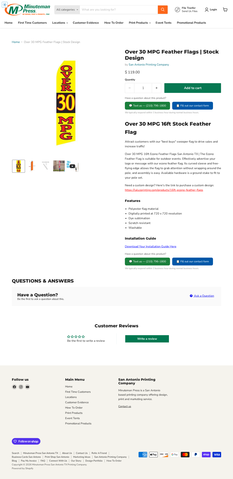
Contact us (124, 406)
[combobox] (119, 9)
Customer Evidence (86, 23)
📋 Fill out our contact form (192, 105)
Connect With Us (58, 460)
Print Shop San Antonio (57, 457)
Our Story (76, 460)
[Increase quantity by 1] (156, 88)
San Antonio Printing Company (149, 65)
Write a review (147, 339)
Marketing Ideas (81, 457)
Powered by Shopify (22, 468)
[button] (211, 9)
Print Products (139, 23)
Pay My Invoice (29, 460)
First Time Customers (32, 23)
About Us (67, 453)
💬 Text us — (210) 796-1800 (147, 105)
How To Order (113, 23)
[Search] (163, 9)
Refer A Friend (99, 453)
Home (9, 23)
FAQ (43, 460)
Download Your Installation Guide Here (150, 247)
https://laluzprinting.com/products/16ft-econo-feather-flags (164, 190)
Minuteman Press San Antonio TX (40, 453)
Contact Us (82, 453)
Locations (59, 23)
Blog (14, 460)
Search (15, 453)
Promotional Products (191, 23)
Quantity (130, 79)
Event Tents (163, 23)
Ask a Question (203, 296)
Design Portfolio (93, 460)
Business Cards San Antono (26, 457)
